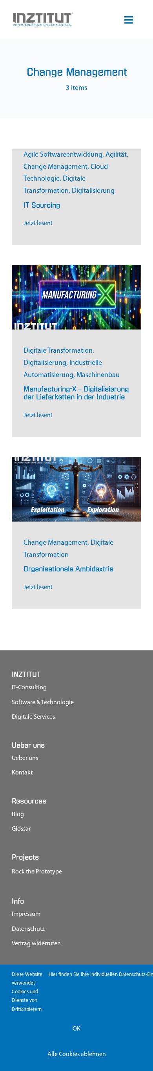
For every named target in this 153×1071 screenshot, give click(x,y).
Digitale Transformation (58, 351)
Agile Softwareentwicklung (63, 155)
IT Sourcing (42, 205)
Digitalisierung (93, 191)
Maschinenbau (98, 375)
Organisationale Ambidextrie (68, 569)
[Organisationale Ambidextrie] (76, 460)
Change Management (55, 167)
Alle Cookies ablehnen (76, 1054)
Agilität (116, 155)
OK (76, 1029)
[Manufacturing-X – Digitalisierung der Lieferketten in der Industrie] (76, 268)
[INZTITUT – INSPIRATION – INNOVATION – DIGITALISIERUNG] (43, 14)
